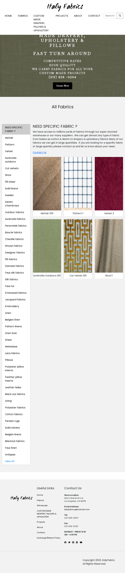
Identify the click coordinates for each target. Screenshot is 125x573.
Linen (8, 313)
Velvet (9, 151)
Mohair (9, 138)
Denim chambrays (12, 203)
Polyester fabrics (15, 407)
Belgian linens (13, 434)
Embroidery (12, 306)
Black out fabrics (15, 394)
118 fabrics (11, 259)
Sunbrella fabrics (15, 219)
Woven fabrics (13, 246)
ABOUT (78, 16)
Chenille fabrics (14, 239)
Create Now (62, 85)
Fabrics (40, 500)
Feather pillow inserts (13, 378)
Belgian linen (12, 319)
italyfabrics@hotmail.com (77, 509)
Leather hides (13, 387)
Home (40, 495)
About (40, 527)
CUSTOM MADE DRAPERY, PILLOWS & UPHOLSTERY (41, 23)
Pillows (9, 360)
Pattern (9, 144)
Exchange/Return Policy (48, 537)
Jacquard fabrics (15, 299)
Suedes (9, 195)
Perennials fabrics (16, 225)
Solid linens (11, 188)
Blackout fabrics (15, 441)
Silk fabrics (11, 279)
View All (9, 461)
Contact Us (39, 152)
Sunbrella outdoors (10, 159)
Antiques (10, 454)
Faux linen (11, 448)
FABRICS (23, 16)
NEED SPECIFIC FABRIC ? (13, 129)
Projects (41, 522)
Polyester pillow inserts (14, 368)
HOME (8, 16)
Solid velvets (12, 427)
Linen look (11, 333)
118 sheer (10, 182)
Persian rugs (12, 421)
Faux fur (9, 286)
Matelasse (11, 346)
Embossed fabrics (16, 293)
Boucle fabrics (13, 232)
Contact (41, 532)
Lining (8, 401)
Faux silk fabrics (14, 272)
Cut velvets (12, 168)
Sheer (8, 340)
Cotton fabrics (14, 414)
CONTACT (94, 16)
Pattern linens (13, 326)
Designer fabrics (15, 252)
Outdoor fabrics (14, 212)
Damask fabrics (14, 266)
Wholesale (42, 505)
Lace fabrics (12, 353)
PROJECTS (62, 16)
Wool (8, 175)
